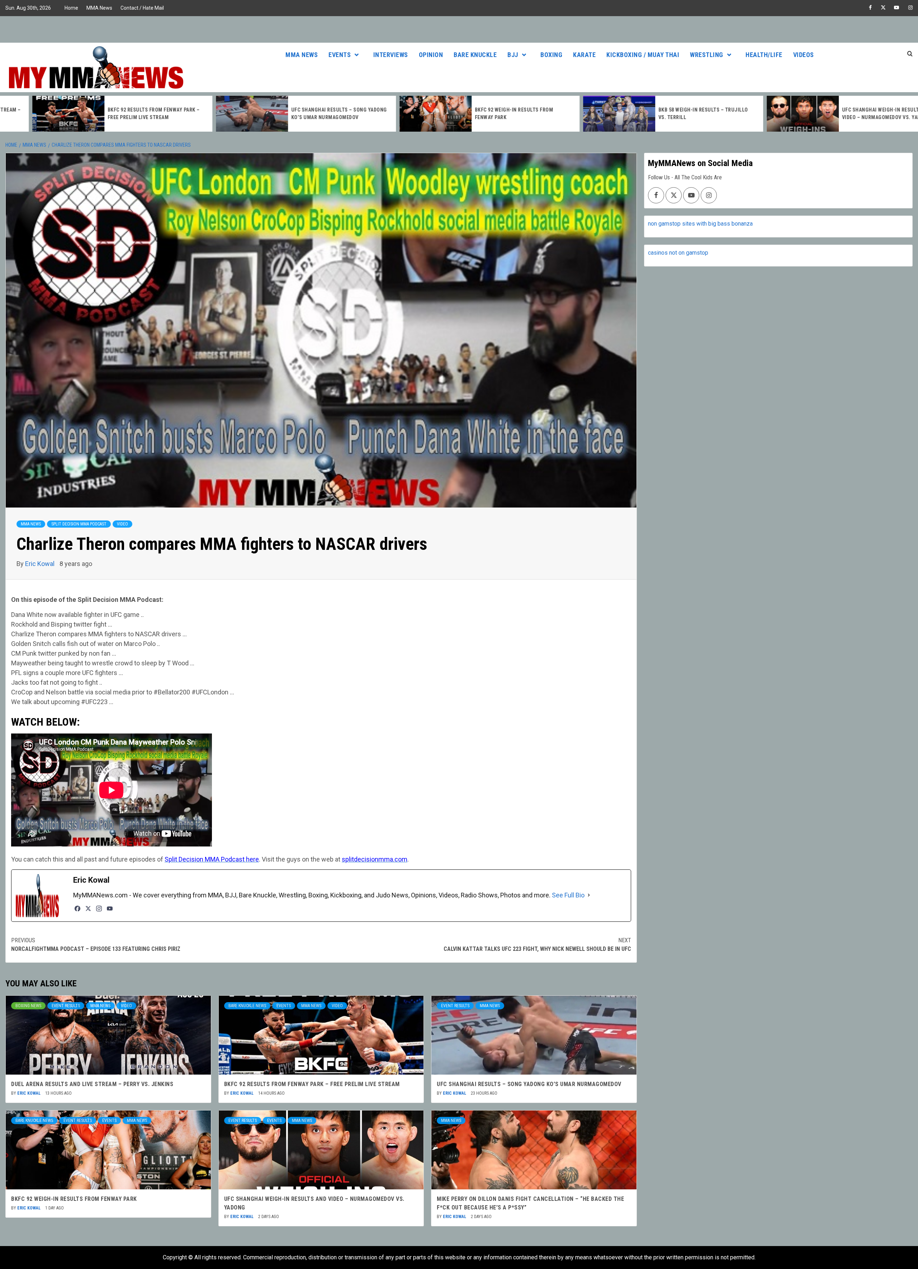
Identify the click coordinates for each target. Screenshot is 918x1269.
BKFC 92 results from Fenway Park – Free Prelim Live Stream (312, 1084)
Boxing (551, 54)
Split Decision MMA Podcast (79, 524)
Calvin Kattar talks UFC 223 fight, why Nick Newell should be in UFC (537, 944)
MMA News (99, 8)
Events (339, 54)
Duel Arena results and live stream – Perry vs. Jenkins (92, 1084)
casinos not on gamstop (678, 252)
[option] (92, 114)
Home (71, 8)
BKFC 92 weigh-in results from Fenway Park (74, 1198)
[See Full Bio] (589, 895)
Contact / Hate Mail (142, 8)
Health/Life (764, 54)
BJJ (512, 54)
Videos (803, 54)
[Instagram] (99, 908)
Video (122, 524)
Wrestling (706, 54)
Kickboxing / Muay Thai (642, 54)
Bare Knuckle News (247, 1005)
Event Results (66, 1005)
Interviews (390, 54)
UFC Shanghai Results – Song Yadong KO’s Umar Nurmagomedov (529, 1084)
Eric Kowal (40, 563)
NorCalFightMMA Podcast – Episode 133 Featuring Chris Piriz (95, 944)
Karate (584, 54)
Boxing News (28, 1005)
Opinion (431, 54)
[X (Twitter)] (88, 908)
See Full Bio (568, 895)
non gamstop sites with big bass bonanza (700, 223)
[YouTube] (109, 908)
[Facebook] (77, 908)
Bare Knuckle (475, 54)
